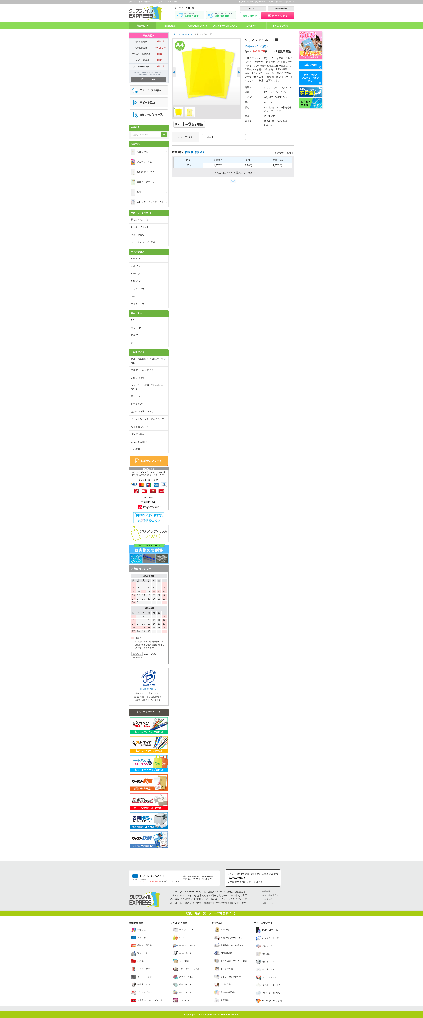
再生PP (148, 335)
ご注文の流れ (310, 64)
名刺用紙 (266, 954)
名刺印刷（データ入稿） (232, 937)
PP (148, 320)
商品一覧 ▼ (143, 25)
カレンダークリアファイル (152, 202)
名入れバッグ (185, 937)
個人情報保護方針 (148, 689)
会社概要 (135, 449)
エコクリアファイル (152, 182)
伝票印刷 (225, 1000)
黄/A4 (210, 137)
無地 (152, 192)
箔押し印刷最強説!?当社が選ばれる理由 (148, 361)
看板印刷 (141, 937)
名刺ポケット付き (152, 172)
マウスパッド (185, 1000)
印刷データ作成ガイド (142, 370)
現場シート (142, 953)
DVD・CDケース (270, 930)
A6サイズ (148, 274)
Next (238, 72)
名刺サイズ (148, 296)
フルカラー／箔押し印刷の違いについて (147, 387)
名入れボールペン (187, 945)
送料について (137, 404)
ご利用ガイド (252, 25)
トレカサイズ (148, 289)
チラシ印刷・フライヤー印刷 (234, 961)
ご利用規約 (267, 899)
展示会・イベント (148, 227)
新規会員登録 (281, 8)
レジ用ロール (268, 969)
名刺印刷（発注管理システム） (235, 945)
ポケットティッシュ (188, 992)
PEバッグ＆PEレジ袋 (272, 1001)
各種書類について (140, 426)
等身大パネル (143, 984)
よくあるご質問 (280, 25)
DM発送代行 (226, 953)
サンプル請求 (137, 434)
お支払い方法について (142, 411)
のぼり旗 (141, 929)
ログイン (253, 8)
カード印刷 (184, 961)
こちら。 (263, 882)
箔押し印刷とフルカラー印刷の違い (310, 78)
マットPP (148, 328)
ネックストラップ (270, 938)
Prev (174, 72)
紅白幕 (140, 961)
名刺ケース (267, 946)
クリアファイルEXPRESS (182, 34)
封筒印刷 (225, 929)
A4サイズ (148, 258)
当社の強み (170, 25)
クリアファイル (186, 977)
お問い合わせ (250, 15)
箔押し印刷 (152, 151)
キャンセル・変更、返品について (147, 419)
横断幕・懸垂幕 (144, 945)
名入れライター (186, 953)
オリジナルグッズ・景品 (148, 242)
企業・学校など (148, 235)
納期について (137, 396)
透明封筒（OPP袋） (271, 993)
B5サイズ (148, 281)
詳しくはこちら (148, 79)
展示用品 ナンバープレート (150, 1000)
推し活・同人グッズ (148, 219)
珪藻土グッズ (185, 984)
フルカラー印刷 (152, 162)
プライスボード (144, 992)
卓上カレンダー (186, 929)
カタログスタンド (145, 977)
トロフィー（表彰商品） (190, 969)
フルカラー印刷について (225, 25)
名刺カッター (268, 962)
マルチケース (148, 304)
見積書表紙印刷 (228, 992)
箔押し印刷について (198, 25)
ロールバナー (143, 969)
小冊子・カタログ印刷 (231, 977)
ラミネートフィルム (271, 985)
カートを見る (280, 15)
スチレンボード (269, 977)
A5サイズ (148, 266)
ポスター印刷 (227, 969)
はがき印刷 (226, 984)
